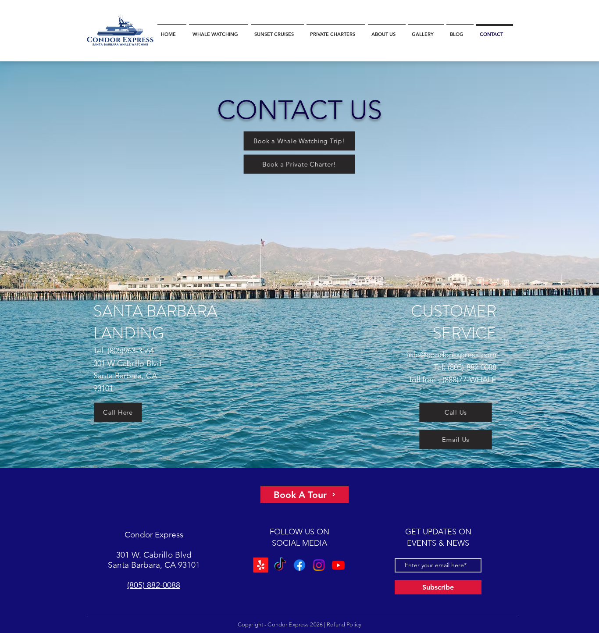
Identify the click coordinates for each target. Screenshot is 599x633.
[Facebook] (299, 565)
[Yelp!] (260, 565)
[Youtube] (338, 565)
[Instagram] (318, 565)
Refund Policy (344, 624)
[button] (219, 30)
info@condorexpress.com (451, 354)
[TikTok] (280, 565)
